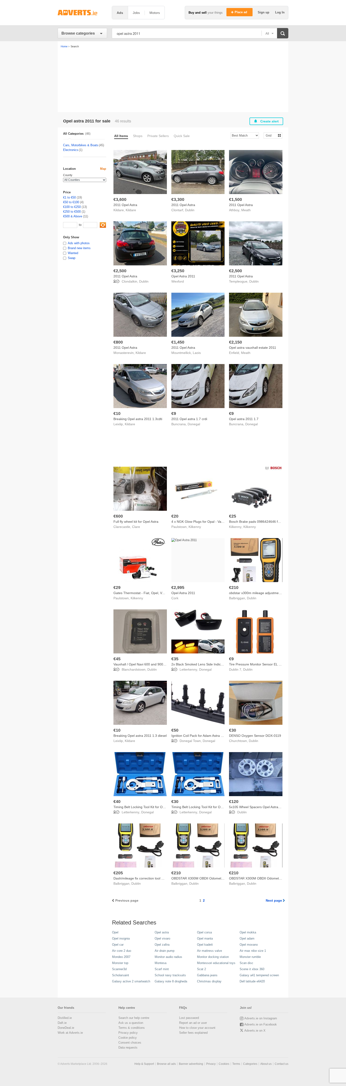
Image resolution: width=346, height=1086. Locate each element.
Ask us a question (130, 1023)
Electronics (70, 150)
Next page (274, 900)
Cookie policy (127, 1037)
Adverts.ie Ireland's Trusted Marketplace (82, 12)
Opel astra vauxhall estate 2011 (252, 347)
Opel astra (162, 932)
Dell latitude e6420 (252, 981)
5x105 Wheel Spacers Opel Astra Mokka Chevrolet (266, 807)
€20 (174, 516)
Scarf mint (162, 969)
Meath (246, 210)
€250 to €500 (72, 211)
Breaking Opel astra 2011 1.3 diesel (140, 736)
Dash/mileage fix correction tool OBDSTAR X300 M (151, 878)
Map (103, 168)
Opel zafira (162, 944)
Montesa (160, 963)
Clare (136, 527)
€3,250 (177, 270)
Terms (236, 1064)
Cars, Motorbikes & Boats (80, 145)
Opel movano (249, 944)
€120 (233, 801)
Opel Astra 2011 (183, 276)
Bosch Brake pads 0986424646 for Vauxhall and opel (268, 521)
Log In (280, 12)
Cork (174, 598)
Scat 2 (201, 969)
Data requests (127, 1047)
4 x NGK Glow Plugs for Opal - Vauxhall (200, 521)
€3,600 (119, 199)
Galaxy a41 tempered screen (259, 975)
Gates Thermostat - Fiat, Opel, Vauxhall (143, 593)
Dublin (189, 210)
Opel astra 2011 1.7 (243, 419)
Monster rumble (250, 957)
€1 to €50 (69, 197)
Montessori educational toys (216, 963)
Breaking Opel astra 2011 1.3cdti (137, 419)
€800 (118, 342)
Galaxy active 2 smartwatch (131, 981)
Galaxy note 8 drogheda (171, 981)
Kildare (131, 210)
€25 (232, 516)
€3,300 (177, 199)
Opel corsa (204, 932)
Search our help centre (133, 1018)
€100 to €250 (72, 207)
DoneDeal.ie (66, 1027)
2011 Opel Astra (125, 205)
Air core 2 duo (121, 950)
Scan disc (246, 963)
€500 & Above (72, 216)
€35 (174, 658)
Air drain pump (164, 950)
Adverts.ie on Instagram (260, 1018)
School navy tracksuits (170, 975)
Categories (250, 1064)
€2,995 (177, 587)
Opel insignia (121, 938)
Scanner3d (119, 969)
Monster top (120, 963)
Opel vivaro (162, 938)
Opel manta (205, 938)
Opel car (118, 944)
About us (266, 1064)
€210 (233, 587)
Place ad (241, 12)
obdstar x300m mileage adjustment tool (258, 593)
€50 (174, 730)
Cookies (224, 1064)
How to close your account (197, 1027)
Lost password (189, 1018)
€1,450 (177, 342)
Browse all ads (166, 1064)
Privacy (211, 1064)
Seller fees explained (193, 1032)
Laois (197, 353)
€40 (117, 801)
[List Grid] (271, 135)
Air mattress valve (209, 950)
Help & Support (144, 1064)
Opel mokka (248, 932)
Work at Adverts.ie (70, 1032)
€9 (173, 413)
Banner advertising (191, 1064)
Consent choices (129, 1042)
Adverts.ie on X (255, 1030)
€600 (118, 516)
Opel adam (247, 938)
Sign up (264, 12)
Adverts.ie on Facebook (260, 1024)
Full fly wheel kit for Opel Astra (135, 521)
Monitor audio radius (168, 957)
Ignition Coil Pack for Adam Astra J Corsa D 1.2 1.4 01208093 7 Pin (221, 736)
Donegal (194, 424)
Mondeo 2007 (121, 957)
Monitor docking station (213, 957)
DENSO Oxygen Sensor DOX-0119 (255, 736)
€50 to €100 (71, 202)
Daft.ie (62, 1023)
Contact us (281, 1064)
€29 (117, 587)
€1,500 (235, 199)
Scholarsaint (120, 975)
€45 (117, 658)
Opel (115, 932)
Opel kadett (205, 944)
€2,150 (235, 342)
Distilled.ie (65, 1018)
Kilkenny (195, 527)
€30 (232, 730)
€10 (117, 413)
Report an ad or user (193, 1023)
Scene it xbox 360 (252, 969)
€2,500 (119, 270)
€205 (118, 873)
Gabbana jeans (207, 975)
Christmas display (209, 981)
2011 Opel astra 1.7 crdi (189, 419)
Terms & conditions (131, 1027)
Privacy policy (128, 1032)
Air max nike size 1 (253, 950)
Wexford (177, 281)
